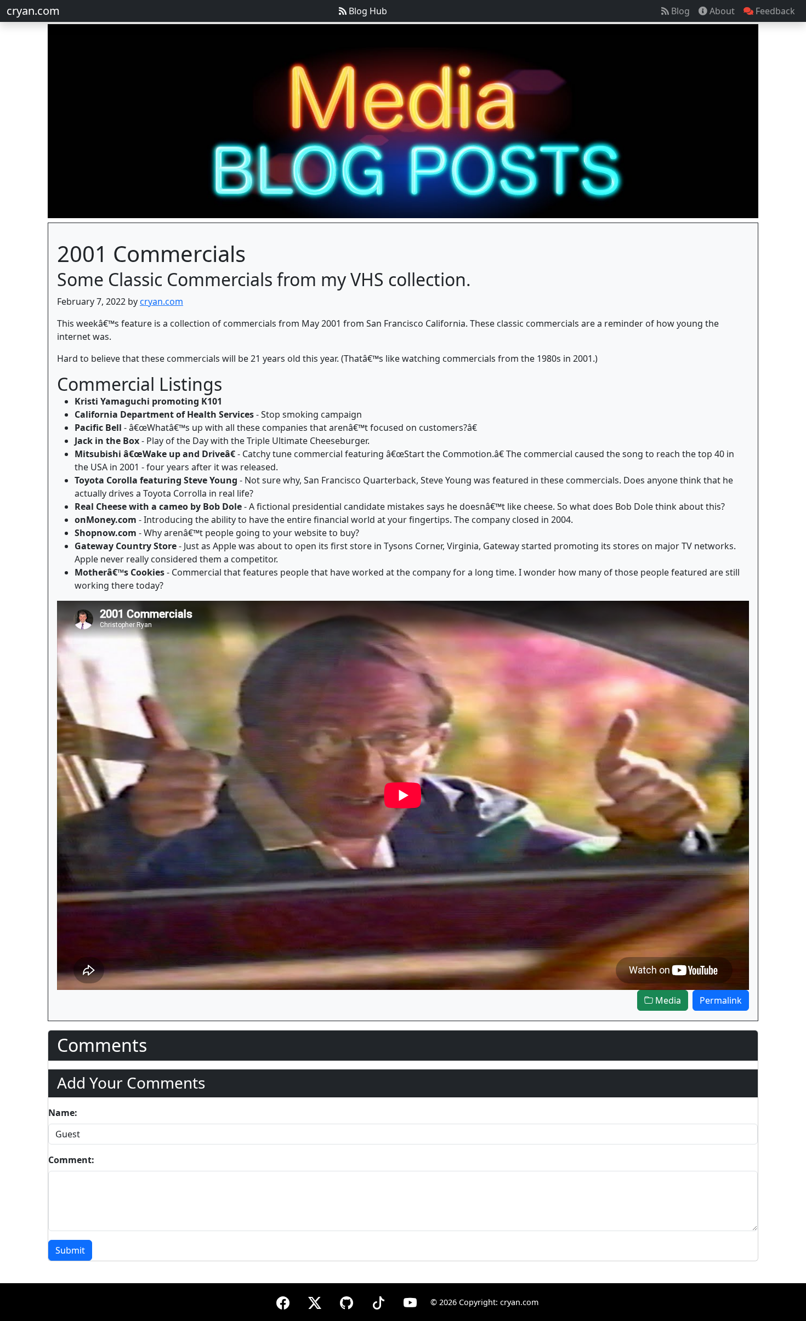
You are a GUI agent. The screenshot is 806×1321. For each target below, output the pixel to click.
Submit (70, 1250)
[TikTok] (378, 1301)
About (721, 11)
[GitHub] (346, 1301)
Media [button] (667, 1000)
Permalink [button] (721, 1000)
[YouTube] (410, 1301)
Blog (679, 11)
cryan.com (33, 10)
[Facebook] (283, 1301)
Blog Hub (367, 11)
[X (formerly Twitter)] (314, 1301)
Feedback (774, 11)
